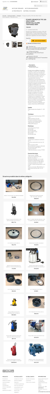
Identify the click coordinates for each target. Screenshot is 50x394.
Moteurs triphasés (17, 8)
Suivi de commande (30, 379)
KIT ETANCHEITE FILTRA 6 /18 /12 (36, 311)
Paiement (16, 382)
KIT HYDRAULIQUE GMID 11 (14, 243)
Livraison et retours (18, 379)
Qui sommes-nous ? (18, 387)
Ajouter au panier (38, 41)
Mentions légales (18, 380)
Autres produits (17, 11)
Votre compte (30, 376)
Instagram (9, 371)
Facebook (4, 371)
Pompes (4, 388)
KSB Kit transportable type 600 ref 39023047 (13, 195)
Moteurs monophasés (31, 8)
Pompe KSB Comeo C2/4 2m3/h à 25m (36, 335)
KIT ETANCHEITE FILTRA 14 (36, 289)
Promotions (5, 379)
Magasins (16, 392)
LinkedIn (12, 371)
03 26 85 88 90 (13, 1)
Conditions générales (19, 384)
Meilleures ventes (6, 380)
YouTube (7, 371)
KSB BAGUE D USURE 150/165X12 (36, 243)
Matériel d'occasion (29, 11)
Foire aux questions (18, 385)
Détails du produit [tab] (33, 67)
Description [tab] (32, 65)
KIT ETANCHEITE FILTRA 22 (14, 289)
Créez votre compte (30, 382)
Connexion (28, 380)
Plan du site (16, 390)
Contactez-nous (18, 389)
